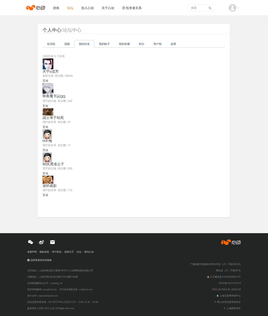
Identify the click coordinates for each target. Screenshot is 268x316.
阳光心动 (89, 251)
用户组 (157, 44)
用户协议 (56, 251)
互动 (45, 80)
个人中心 (52, 29)
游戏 (56, 8)
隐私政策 (44, 251)
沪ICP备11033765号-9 (230, 283)
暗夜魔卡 (50, 95)
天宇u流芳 (51, 71)
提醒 (67, 44)
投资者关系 (134, 8)
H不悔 (47, 140)
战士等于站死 (53, 117)
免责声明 (32, 251)
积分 (141, 44)
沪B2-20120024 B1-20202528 (226, 289)
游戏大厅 (69, 251)
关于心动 (108, 8)
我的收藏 (124, 44)
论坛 (70, 8)
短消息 (51, 44)
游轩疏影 (50, 185)
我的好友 (84, 44)
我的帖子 (104, 44)
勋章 (173, 44)
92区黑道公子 (53, 163)
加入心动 (87, 8)
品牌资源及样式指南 (41, 260)
